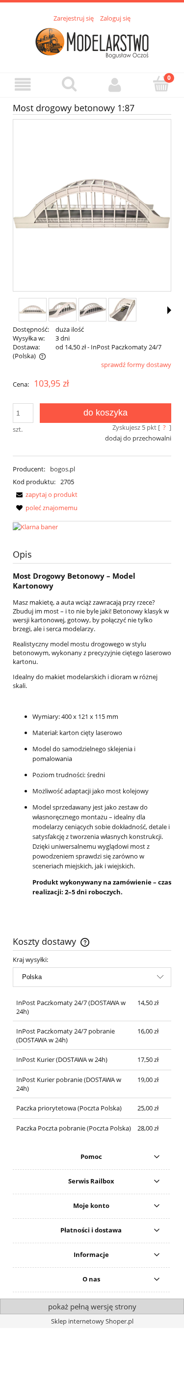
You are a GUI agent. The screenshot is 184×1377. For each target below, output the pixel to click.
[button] (23, 84)
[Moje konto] (115, 84)
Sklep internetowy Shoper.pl (92, 1321)
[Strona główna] (92, 42)
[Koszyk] (161, 84)
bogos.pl (62, 469)
